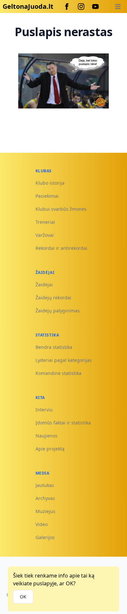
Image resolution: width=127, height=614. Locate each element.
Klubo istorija (49, 183)
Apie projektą (49, 449)
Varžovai (44, 235)
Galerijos (45, 537)
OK (23, 596)
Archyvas (45, 498)
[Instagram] (81, 6)
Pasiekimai (47, 196)
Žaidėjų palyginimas (57, 310)
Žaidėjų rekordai (53, 297)
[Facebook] (67, 6)
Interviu (44, 410)
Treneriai (45, 222)
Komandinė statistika (58, 373)
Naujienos (46, 436)
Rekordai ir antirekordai (61, 248)
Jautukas (44, 485)
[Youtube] (95, 6)
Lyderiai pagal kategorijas (63, 360)
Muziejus (45, 511)
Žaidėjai (44, 284)
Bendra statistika (53, 347)
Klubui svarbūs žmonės (61, 209)
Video (41, 524)
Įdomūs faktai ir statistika (63, 423)
